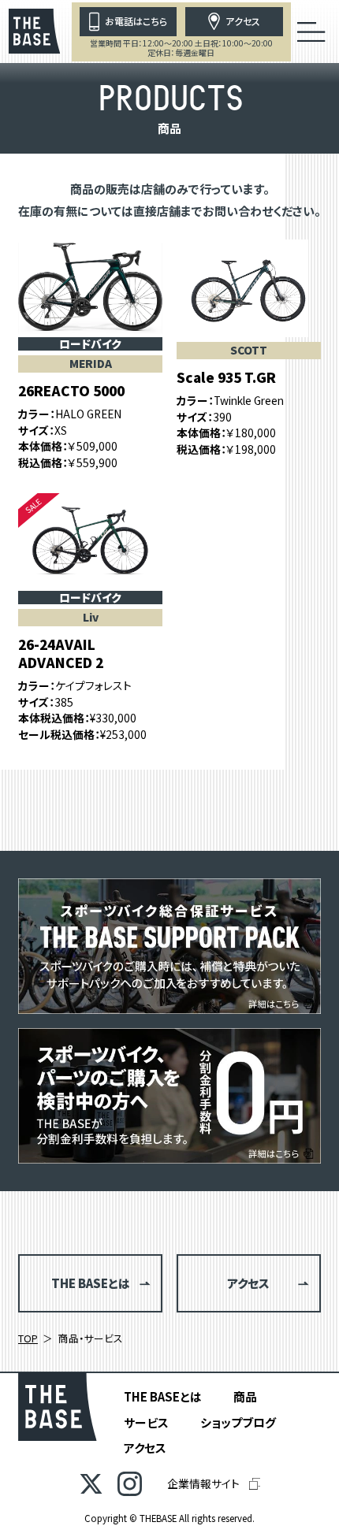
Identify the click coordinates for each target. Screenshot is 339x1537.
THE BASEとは (163, 1396)
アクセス (145, 1447)
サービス (146, 1422)
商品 (245, 1396)
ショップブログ (238, 1422)
